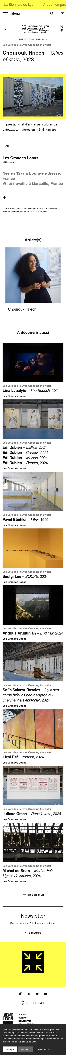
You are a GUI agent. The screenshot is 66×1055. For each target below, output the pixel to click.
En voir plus (35, 895)
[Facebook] (29, 994)
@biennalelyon (33, 1002)
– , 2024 (31, 390)
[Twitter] (37, 994)
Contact (23, 1017)
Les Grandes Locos (20, 158)
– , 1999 (25, 519)
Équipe (22, 1014)
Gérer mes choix (44, 1049)
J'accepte (10, 1049)
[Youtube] (45, 994)
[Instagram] (20, 994)
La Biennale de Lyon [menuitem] (19, 4)
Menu (15, 13)
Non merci (25, 1049)
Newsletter (25, 1021)
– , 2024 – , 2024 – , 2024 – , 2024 (25, 455)
